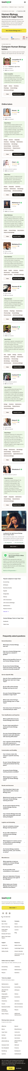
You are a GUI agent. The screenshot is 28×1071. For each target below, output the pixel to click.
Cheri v (14, 162)
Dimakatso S (16, 469)
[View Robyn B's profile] (7, 422)
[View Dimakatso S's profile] (7, 469)
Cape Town (21, 7)
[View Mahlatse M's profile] (7, 246)
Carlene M (15, 375)
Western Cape (13, 7)
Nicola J (14, 110)
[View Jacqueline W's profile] (7, 61)
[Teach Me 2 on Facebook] (3, 913)
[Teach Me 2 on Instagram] (9, 913)
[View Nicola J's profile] (7, 112)
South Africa (5, 7)
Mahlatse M (16, 244)
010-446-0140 (6, 916)
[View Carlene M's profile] (7, 376)
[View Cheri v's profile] (7, 164)
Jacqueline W (16, 59)
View (7, 94)
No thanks (18, 1068)
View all (6, 611)
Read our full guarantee (9, 570)
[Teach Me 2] (6, 2)
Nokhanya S (16, 202)
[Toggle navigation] (24, 2)
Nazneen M (15, 286)
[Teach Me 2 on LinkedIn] (6, 913)
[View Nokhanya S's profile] (7, 204)
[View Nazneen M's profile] (7, 288)
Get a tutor (13, 546)
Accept (11, 1068)
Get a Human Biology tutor (13, 30)
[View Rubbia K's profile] (7, 328)
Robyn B (14, 420)
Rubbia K (15, 327)
